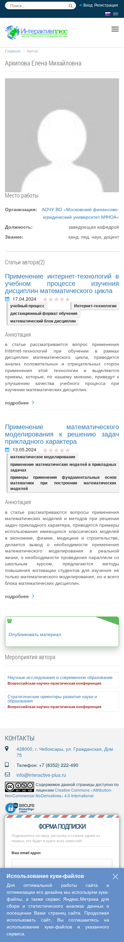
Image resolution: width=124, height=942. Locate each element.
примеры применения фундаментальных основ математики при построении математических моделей (63, 482)
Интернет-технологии (95, 306)
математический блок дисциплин (43, 321)
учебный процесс (27, 306)
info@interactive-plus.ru (41, 775)
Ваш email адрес (26, 852)
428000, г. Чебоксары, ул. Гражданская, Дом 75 (65, 752)
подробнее (17, 402)
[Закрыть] (115, 876)
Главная (13, 51)
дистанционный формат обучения (43, 313)
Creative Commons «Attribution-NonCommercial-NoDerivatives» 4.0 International (58, 792)
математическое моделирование (42, 457)
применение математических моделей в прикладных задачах (63, 467)
